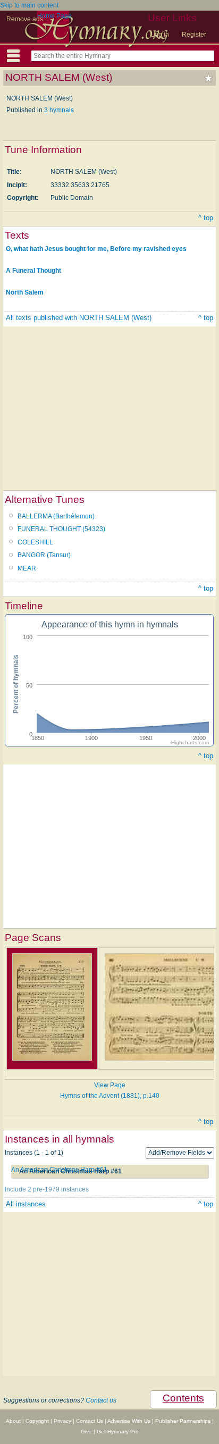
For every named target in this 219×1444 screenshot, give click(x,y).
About (13, 1421)
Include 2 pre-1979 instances (47, 1189)
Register (194, 34)
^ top (205, 218)
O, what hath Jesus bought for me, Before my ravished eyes (96, 249)
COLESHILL (35, 542)
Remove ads (24, 19)
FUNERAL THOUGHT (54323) (61, 529)
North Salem (25, 292)
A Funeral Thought (33, 270)
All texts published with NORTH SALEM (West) (78, 318)
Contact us (101, 1400)
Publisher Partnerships (182, 1421)
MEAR (27, 568)
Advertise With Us (128, 1421)
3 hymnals (59, 110)
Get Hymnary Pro (118, 1431)
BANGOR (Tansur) (44, 555)
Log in (160, 34)
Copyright (37, 1421)
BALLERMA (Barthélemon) (56, 516)
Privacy (62, 1421)
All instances (26, 1204)
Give (86, 1431)
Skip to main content (29, 5)
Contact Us (89, 1421)
